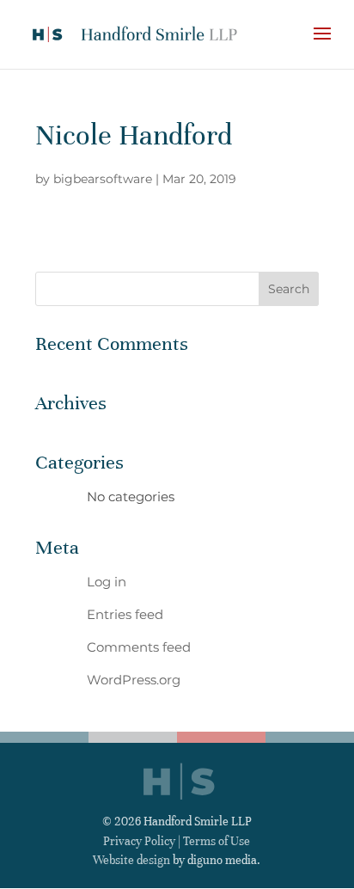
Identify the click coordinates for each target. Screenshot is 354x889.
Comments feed (139, 647)
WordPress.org (133, 679)
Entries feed (125, 614)
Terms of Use (216, 841)
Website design (131, 860)
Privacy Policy (139, 841)
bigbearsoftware (102, 179)
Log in (106, 581)
